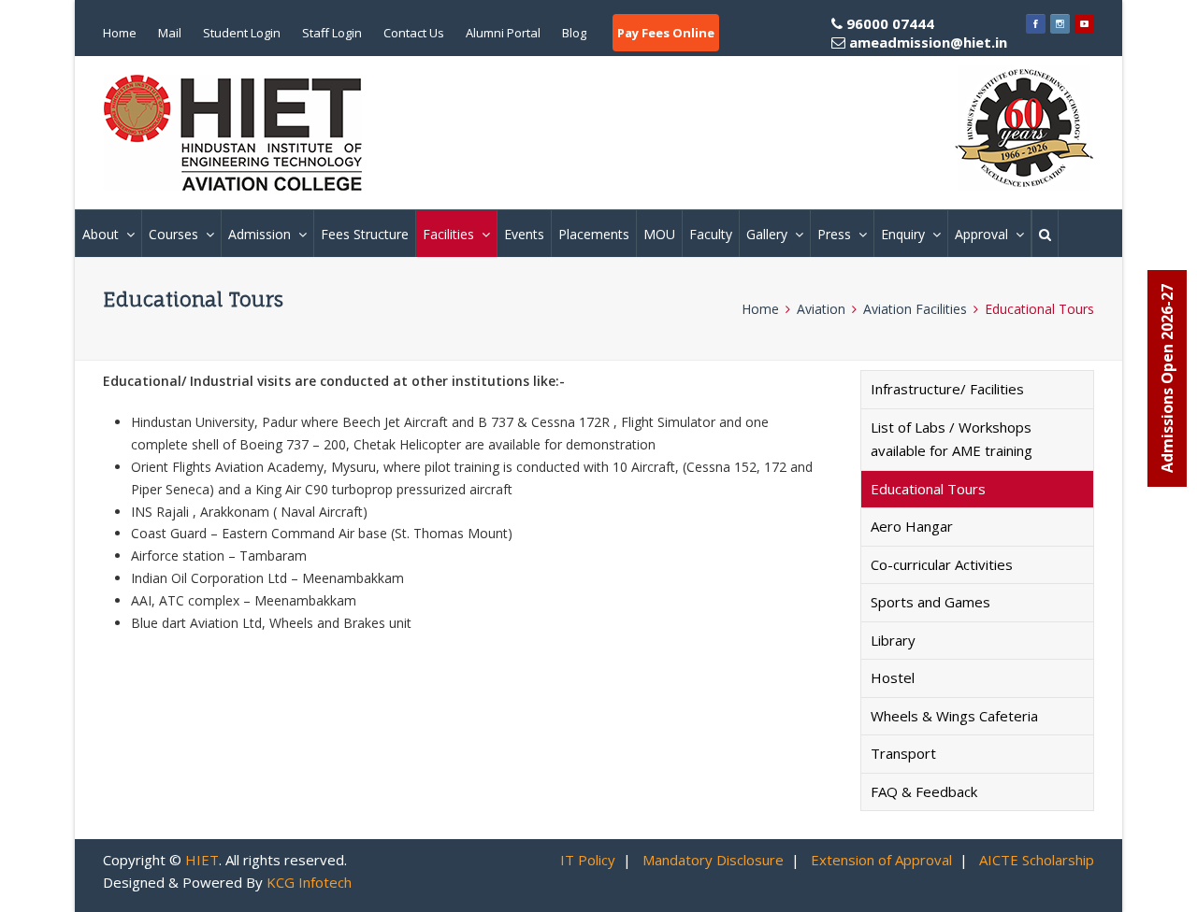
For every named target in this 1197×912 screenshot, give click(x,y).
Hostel (893, 677)
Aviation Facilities (915, 309)
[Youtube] (1084, 23)
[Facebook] (1036, 23)
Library (893, 640)
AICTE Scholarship (1036, 859)
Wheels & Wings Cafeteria (954, 715)
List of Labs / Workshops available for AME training (951, 439)
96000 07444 (925, 32)
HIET (202, 859)
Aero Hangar (912, 526)
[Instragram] (1060, 23)
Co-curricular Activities (942, 564)
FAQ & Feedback (924, 791)
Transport (903, 753)
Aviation (821, 309)
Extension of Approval (881, 859)
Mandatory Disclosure (713, 859)
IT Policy (587, 859)
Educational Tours (928, 488)
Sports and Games (930, 601)
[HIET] (233, 133)
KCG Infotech (309, 882)
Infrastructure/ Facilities (947, 388)
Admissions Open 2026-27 (1167, 378)
